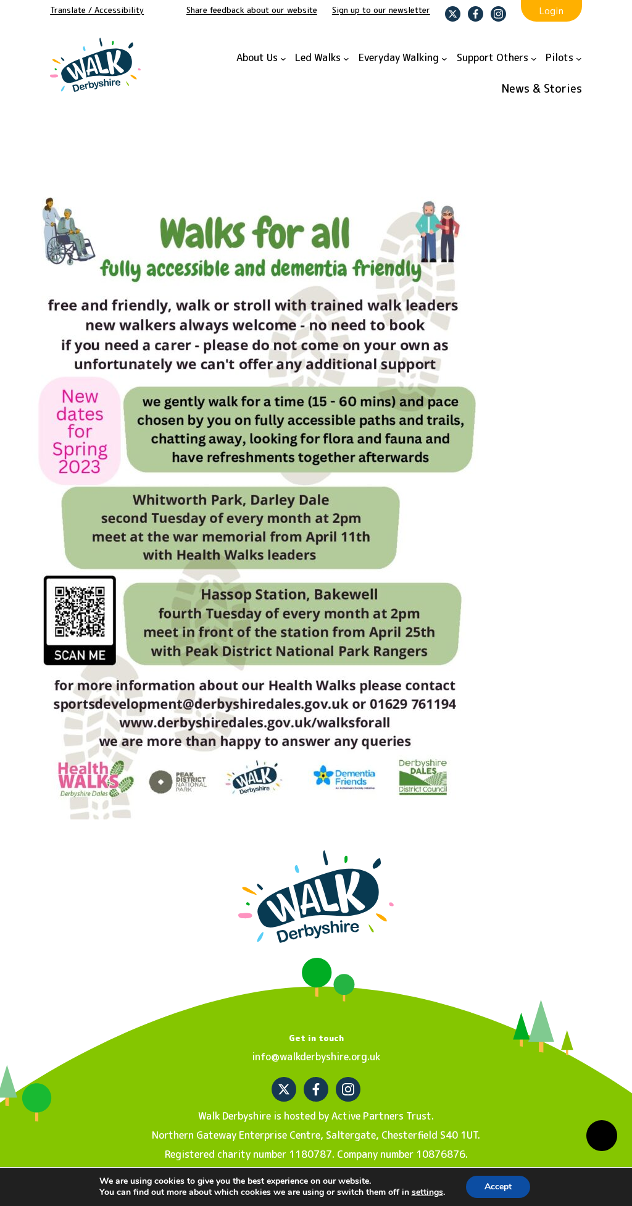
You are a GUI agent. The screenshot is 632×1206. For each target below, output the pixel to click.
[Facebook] (475, 14)
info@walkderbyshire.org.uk (316, 1056)
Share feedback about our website (251, 9)
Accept (498, 1186)
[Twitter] (452, 14)
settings (427, 1192)
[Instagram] (498, 14)
